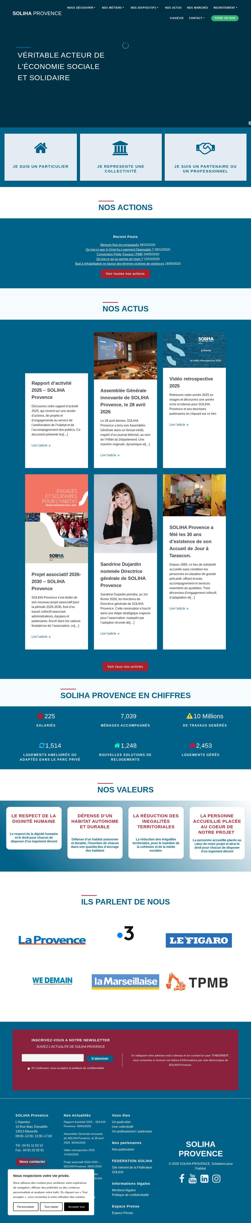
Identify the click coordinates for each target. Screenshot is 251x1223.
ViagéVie (177, 18)
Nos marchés (197, 7)
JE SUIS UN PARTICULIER (41, 166)
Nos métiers (112, 7)
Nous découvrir (80, 7)
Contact (195, 18)
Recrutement (224, 7)
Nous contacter (32, 1162)
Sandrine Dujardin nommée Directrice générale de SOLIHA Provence (123, 575)
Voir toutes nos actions (125, 273)
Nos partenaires (123, 1149)
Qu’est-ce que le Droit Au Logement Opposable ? (120, 249)
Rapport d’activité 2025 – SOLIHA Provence (51, 390)
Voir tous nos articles (125, 666)
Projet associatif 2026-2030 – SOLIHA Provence (56, 581)
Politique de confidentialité (130, 1195)
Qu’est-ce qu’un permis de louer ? (119, 259)
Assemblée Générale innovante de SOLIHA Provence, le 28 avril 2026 (124, 401)
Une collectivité (122, 1126)
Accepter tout (76, 1206)
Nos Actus (173, 7)
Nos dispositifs (143, 7)
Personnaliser (25, 1206)
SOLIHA (37, 13)
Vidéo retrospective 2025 (191, 382)
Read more (43, 445)
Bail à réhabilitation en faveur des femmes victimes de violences (119, 263)
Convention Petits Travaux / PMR (120, 254)
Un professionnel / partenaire (132, 1131)
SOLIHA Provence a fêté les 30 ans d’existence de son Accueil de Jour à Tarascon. (191, 541)
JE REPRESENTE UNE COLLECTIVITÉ (121, 168)
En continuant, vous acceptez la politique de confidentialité (67, 1068)
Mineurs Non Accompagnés (119, 245)
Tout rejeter (51, 1206)
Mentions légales (124, 1190)
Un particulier (121, 1122)
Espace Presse (122, 1213)
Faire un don (225, 18)
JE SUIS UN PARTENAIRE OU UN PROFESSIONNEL (205, 168)
